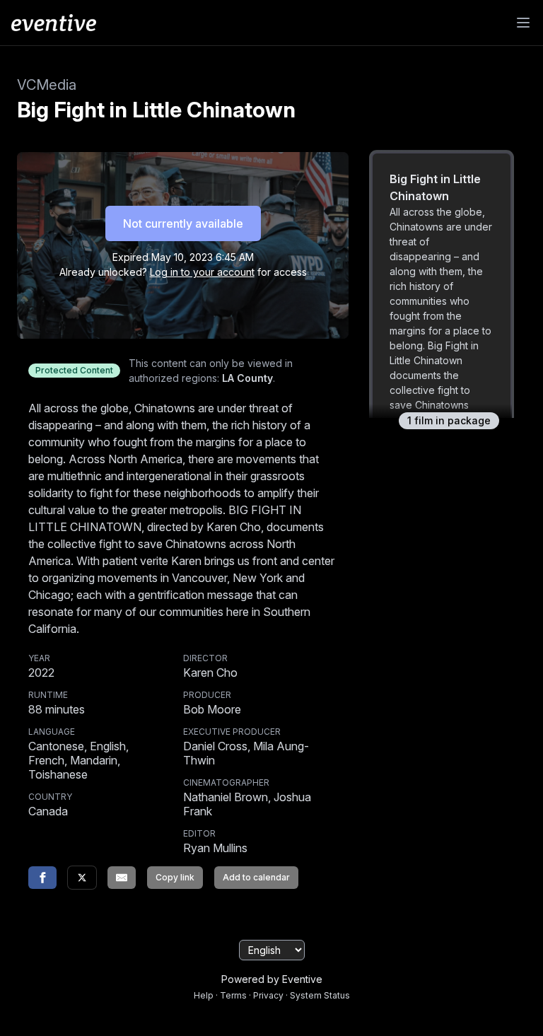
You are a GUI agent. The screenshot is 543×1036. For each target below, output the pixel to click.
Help (204, 995)
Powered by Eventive (271, 979)
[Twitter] (82, 877)
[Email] (121, 877)
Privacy (268, 995)
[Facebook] (42, 877)
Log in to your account (202, 272)
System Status (320, 995)
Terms (233, 995)
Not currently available (183, 223)
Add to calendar (256, 877)
